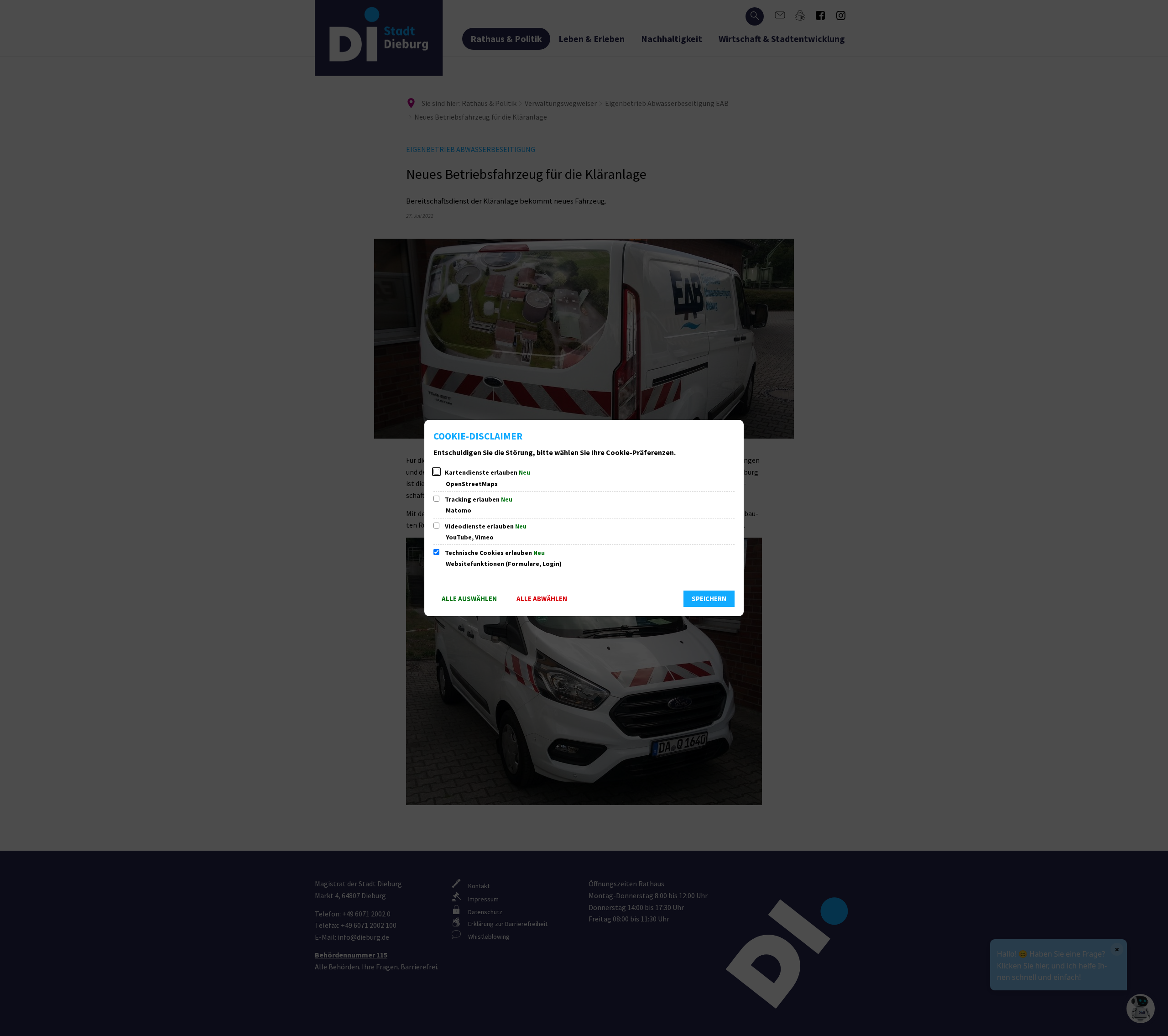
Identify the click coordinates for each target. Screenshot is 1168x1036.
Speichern (709, 598)
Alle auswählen (469, 598)
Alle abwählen (541, 598)
